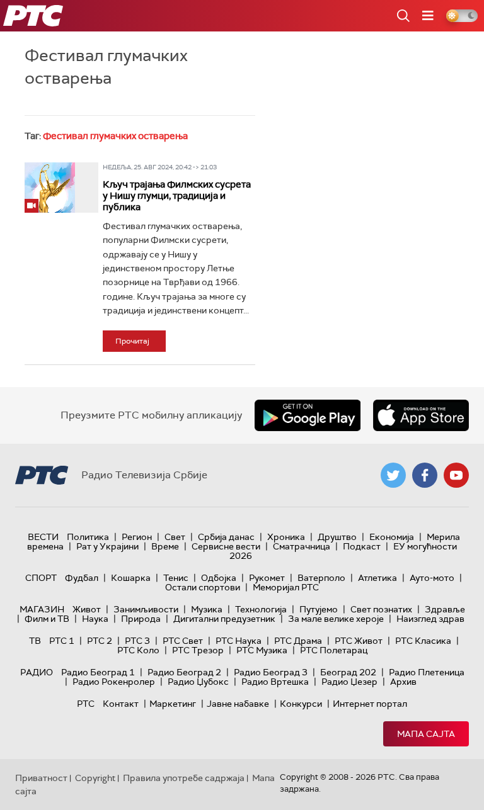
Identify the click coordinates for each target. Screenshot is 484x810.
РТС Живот (359, 640)
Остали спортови (202, 587)
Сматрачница (301, 546)
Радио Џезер (349, 681)
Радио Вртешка (275, 681)
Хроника (286, 537)
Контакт (121, 703)
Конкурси (301, 703)
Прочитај (132, 341)
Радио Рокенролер (113, 681)
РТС (86, 703)
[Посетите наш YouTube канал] (456, 475)
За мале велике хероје (336, 618)
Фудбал (81, 577)
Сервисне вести (226, 546)
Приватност (41, 778)
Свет (174, 537)
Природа (141, 618)
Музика (206, 609)
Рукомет (267, 577)
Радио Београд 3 (271, 672)
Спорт (41, 577)
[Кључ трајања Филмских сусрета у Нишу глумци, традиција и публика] (50, 187)
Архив (403, 681)
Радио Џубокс (198, 681)
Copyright (95, 778)
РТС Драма (298, 640)
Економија (391, 537)
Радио (36, 672)
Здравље (445, 609)
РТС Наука (239, 640)
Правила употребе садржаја (184, 778)
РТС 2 (99, 640)
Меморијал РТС (286, 587)
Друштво (337, 537)
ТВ (35, 640)
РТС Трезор (198, 650)
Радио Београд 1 (98, 672)
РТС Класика (423, 640)
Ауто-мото (432, 577)
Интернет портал (370, 703)
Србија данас (226, 537)
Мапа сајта (426, 734)
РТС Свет (183, 640)
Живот (86, 609)
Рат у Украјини (107, 546)
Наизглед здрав (430, 618)
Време (165, 546)
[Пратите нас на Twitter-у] (393, 475)
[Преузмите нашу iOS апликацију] (421, 415)
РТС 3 (137, 640)
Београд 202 (348, 672)
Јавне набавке (238, 703)
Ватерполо (321, 577)
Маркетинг (172, 703)
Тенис (175, 577)
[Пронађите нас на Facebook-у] (424, 475)
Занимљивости (145, 609)
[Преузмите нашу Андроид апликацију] (307, 415)
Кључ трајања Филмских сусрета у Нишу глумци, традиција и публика (177, 195)
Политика (88, 537)
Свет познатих (381, 609)
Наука (95, 618)
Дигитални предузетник (224, 618)
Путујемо (318, 609)
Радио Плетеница (426, 672)
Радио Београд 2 (184, 672)
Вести (43, 537)
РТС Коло (138, 650)
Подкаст (362, 546)
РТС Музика (261, 650)
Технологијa (261, 609)
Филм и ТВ (47, 618)
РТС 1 (61, 640)
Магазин (42, 609)
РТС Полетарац (333, 650)
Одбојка (218, 577)
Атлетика (377, 577)
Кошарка (131, 577)
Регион (137, 537)
